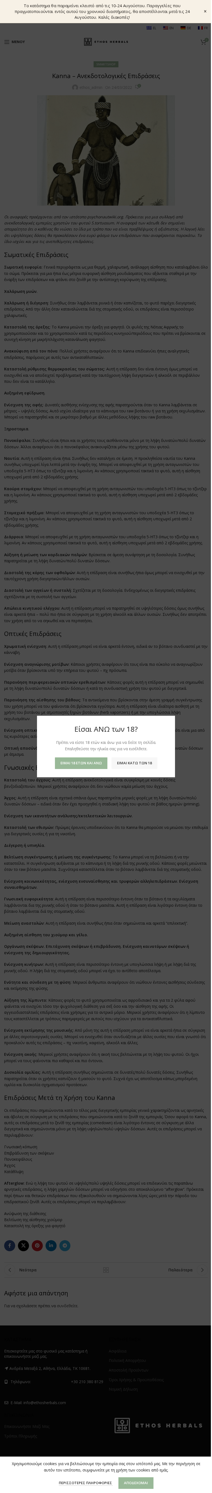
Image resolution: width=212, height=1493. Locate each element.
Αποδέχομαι (136, 1482)
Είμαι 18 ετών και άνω (81, 762)
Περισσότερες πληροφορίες (86, 1482)
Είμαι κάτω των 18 (134, 762)
